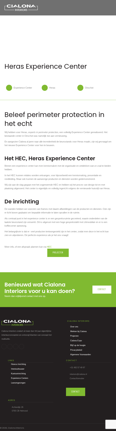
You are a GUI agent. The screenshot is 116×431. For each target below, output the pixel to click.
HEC (49, 246)
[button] (108, 8)
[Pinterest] (21, 346)
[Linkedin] (10, 346)
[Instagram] (15, 346)
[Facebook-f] (4, 346)
